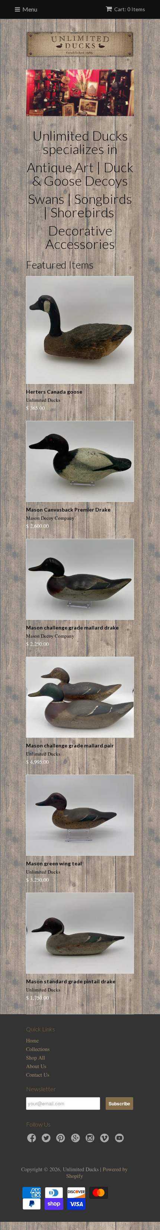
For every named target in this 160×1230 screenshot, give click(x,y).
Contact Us (37, 1074)
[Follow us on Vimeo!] (105, 1140)
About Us (36, 1066)
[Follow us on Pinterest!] (61, 1140)
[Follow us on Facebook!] (32, 1140)
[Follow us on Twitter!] (47, 1140)
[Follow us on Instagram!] (91, 1140)
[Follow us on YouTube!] (120, 1140)
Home (32, 1040)
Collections (37, 1049)
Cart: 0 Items (129, 9)
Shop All (35, 1057)
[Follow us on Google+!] (76, 1140)
